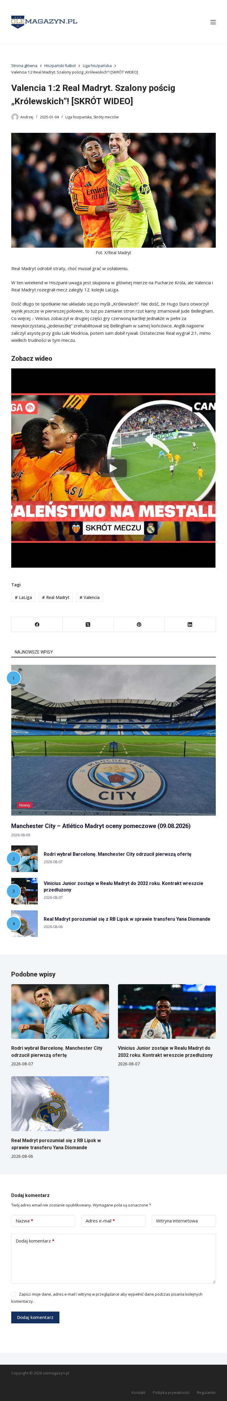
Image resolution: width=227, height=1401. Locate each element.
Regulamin (206, 1392)
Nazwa (24, 1221)
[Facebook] (37, 624)
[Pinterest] (139, 624)
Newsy (24, 805)
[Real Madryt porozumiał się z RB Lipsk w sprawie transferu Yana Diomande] (60, 1103)
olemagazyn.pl (56, 1373)
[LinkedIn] (190, 624)
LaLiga (23, 597)
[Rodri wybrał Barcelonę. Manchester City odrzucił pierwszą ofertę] (60, 1011)
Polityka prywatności (171, 1392)
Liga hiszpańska (78, 117)
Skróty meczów (106, 117)
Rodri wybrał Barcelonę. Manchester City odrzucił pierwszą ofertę (118, 854)
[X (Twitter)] (88, 624)
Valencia (90, 597)
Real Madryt (55, 597)
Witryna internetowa (177, 1221)
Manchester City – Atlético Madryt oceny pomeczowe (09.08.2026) (101, 826)
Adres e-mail (100, 1221)
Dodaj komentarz (35, 1241)
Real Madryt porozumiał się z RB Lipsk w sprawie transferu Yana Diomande (127, 919)
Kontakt (138, 1392)
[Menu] (213, 22)
